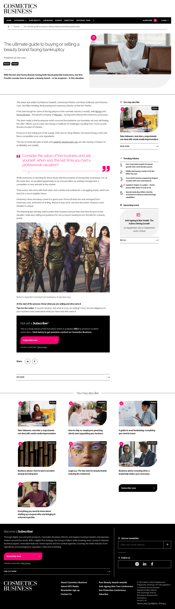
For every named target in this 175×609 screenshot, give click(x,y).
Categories (19, 20)
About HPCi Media (70, 586)
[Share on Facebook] (34, 361)
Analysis (15, 63)
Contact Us (66, 594)
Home (8, 20)
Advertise (103, 594)
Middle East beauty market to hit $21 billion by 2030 (140, 172)
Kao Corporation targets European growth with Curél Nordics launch (139, 165)
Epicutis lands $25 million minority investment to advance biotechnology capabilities (141, 195)
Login (164, 20)
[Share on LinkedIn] (27, 361)
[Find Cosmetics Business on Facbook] (152, 565)
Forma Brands (23, 115)
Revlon (98, 111)
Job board (48, 20)
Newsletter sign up (70, 590)
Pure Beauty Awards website (113, 582)
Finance (6, 63)
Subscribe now (30, 340)
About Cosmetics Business (74, 582)
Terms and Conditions (147, 603)
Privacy (162, 603)
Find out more (10, 571)
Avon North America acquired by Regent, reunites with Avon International (142, 179)
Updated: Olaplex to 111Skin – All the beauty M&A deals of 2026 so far (140, 186)
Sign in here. (42, 347)
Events (58, 20)
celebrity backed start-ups (65, 142)
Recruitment (152, 443)
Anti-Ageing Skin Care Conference (116, 586)
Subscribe (147, 20)
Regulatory (102, 402)
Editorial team (83, 20)
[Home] (9, 26)
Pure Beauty (35, 20)
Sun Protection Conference (112, 590)
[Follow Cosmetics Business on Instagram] (137, 565)
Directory (69, 20)
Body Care (51, 443)
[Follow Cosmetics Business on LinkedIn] (144, 565)
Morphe (58, 115)
